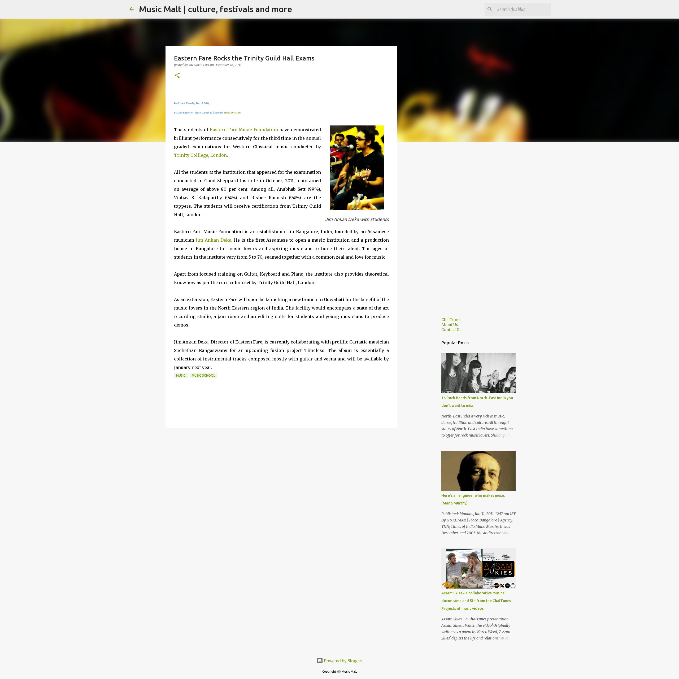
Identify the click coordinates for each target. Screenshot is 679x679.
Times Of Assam (232, 112)
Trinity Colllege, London (200, 155)
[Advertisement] (424, 229)
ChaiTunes (451, 319)
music (181, 375)
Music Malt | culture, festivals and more (215, 9)
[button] (177, 75)
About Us (449, 324)
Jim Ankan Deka (213, 240)
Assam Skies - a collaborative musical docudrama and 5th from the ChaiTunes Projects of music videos (476, 601)
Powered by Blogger (342, 660)
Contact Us (451, 329)
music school (203, 375)
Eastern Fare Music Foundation (244, 129)
